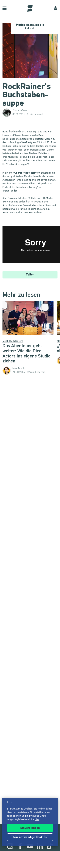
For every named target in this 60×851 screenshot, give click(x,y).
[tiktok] (49, 846)
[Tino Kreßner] (7, 113)
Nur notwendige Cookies (30, 837)
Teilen (30, 274)
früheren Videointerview (26, 173)
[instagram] (10, 846)
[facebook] (20, 846)
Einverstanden (30, 828)
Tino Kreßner (19, 111)
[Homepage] (30, 8)
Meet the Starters (12, 341)
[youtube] (30, 846)
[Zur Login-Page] (56, 8)
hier (34, 205)
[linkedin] (39, 846)
